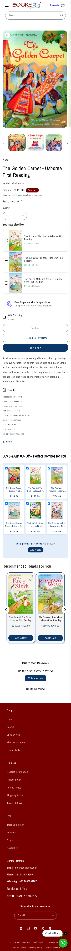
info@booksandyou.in (26, 867)
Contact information (54, 948)
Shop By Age (13, 734)
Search (10, 727)
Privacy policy (55, 942)
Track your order (15, 824)
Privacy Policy (14, 779)
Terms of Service (15, 803)
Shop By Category (16, 742)
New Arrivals (13, 750)
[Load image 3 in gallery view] (53, 142)
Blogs (10, 840)
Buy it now (36, 347)
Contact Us (12, 848)
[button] (7, 5)
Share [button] (9, 441)
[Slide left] (4, 143)
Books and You (23, 943)
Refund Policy (14, 787)
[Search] (62, 15)
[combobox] (35, 15)
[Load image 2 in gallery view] (35, 142)
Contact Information (17, 772)
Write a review (35, 678)
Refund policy (39, 942)
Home (10, 719)
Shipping (19, 195)
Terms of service (19, 948)
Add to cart (35, 549)
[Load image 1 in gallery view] (16, 142)
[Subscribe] (53, 916)
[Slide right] (67, 143)
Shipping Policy (15, 795)
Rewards (54, 5)
